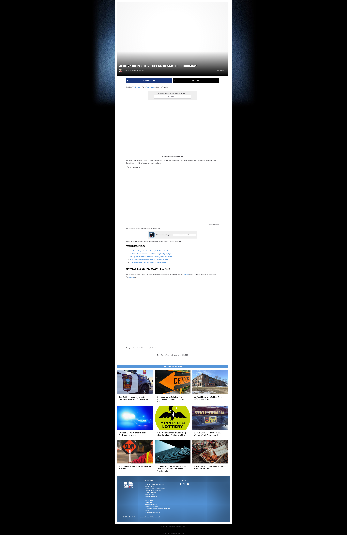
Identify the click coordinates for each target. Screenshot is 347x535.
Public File (147, 490)
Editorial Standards (150, 492)
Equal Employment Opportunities (154, 484)
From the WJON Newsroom (141, 348)
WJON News (136, 87)
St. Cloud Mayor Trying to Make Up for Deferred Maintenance (208, 398)
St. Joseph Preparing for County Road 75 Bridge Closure (148, 262)
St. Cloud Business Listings (152, 512)
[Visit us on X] (185, 484)
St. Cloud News (154, 348)
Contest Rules (149, 500)
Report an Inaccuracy (151, 496)
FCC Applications (149, 494)
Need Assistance (156, 490)
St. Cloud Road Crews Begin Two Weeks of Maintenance (135, 467)
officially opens (150, 87)
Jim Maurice (126, 70)
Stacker (186, 274)
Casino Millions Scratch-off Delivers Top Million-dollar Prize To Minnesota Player (171, 434)
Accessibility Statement (151, 504)
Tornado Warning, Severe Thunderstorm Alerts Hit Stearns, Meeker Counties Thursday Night (171, 468)
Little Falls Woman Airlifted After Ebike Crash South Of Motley (133, 434)
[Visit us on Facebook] (181, 484)
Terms (146, 498)
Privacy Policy (149, 502)
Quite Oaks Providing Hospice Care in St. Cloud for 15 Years (149, 259)
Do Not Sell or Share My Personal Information (157, 508)
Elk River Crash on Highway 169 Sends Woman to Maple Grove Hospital (208, 434)
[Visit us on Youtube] (188, 484)
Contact (147, 510)
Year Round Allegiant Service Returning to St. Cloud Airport (149, 251)
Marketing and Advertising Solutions (155, 488)
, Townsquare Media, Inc (142, 517)
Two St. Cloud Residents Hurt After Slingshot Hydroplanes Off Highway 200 (133, 398)
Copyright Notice (149, 486)
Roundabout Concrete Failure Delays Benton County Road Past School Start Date (171, 399)
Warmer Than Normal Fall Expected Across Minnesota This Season (210, 467)
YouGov (131, 277)
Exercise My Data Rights (151, 506)
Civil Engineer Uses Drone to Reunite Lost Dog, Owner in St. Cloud (151, 257)
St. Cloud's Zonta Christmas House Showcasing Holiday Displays (150, 254)
